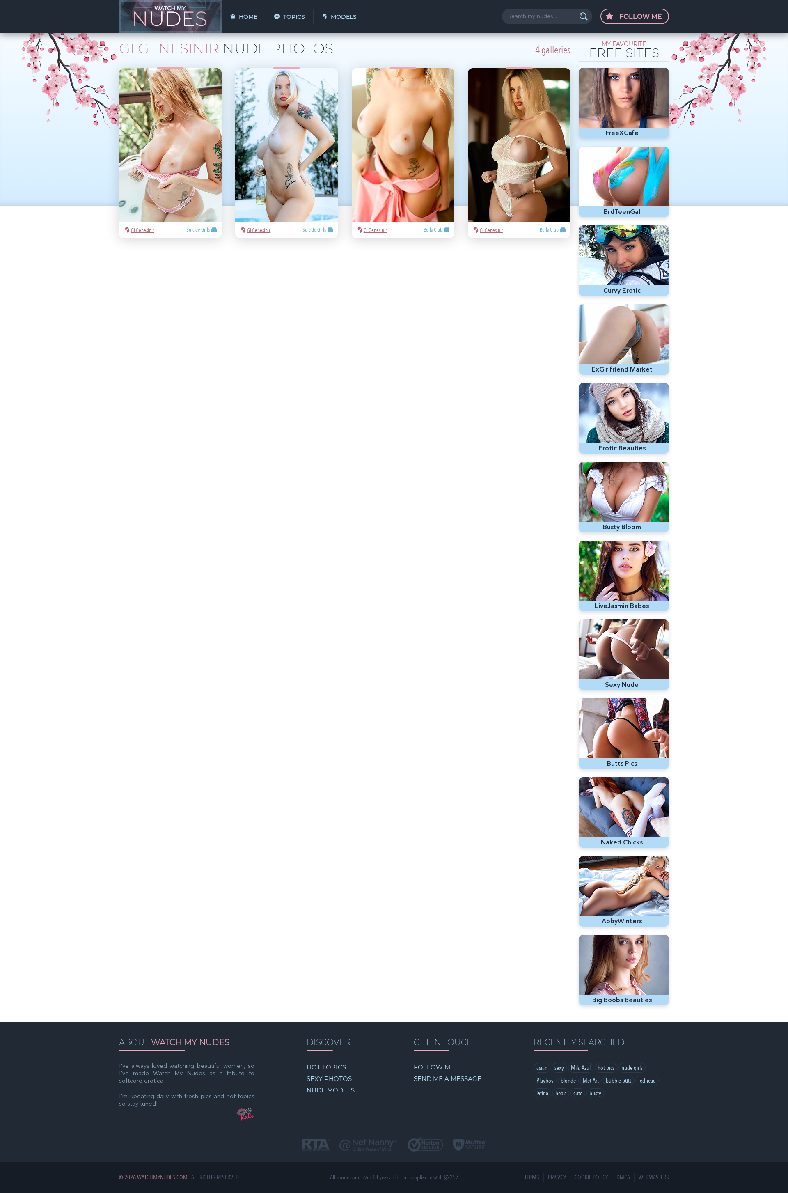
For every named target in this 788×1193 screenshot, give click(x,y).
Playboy (545, 1080)
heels (560, 1093)
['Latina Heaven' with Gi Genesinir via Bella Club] (519, 153)
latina (542, 1093)
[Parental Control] (368, 1146)
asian (541, 1068)
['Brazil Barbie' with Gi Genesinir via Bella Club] (403, 153)
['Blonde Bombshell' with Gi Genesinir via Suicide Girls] (286, 153)
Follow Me (640, 17)
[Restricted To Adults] (316, 1145)
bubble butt (618, 1080)
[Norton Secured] (425, 1144)
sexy (559, 1068)
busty (595, 1093)
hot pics (606, 1068)
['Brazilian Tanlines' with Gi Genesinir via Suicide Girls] (170, 153)
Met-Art (591, 1080)
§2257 (451, 1178)
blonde (568, 1080)
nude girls (632, 1068)
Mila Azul (581, 1068)
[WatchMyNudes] (170, 16)
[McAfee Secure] (469, 1146)
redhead (647, 1080)
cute (577, 1093)
